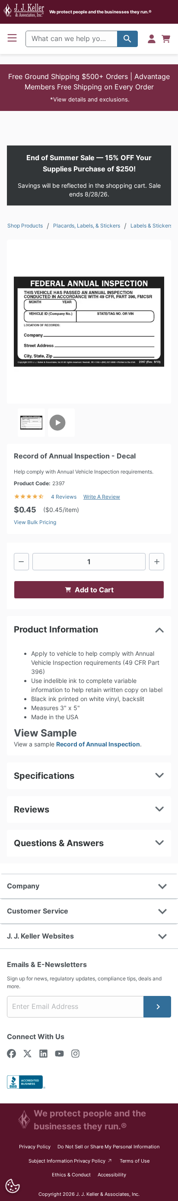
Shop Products (25, 225)
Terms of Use (134, 1161)
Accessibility (112, 1175)
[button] (89, 87)
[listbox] (89, 422)
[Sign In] (151, 38)
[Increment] (156, 561)
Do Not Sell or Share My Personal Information (108, 1147)
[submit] (157, 1007)
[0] (166, 39)
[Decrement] (21, 561)
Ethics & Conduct (71, 1175)
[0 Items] (166, 39)
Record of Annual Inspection (98, 744)
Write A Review (101, 496)
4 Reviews (63, 496)
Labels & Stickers (151, 225)
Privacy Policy (35, 1147)
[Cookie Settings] (12, 1186)
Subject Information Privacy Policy (71, 1160)
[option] (31, 422)
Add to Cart (94, 589)
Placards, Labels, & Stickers (86, 225)
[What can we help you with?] (127, 39)
